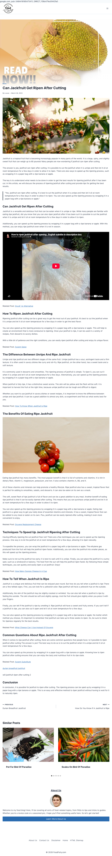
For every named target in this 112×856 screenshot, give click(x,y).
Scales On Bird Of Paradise (76, 767)
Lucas (7, 93)
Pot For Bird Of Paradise (19, 767)
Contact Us (44, 840)
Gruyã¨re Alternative (24, 306)
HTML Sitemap (76, 840)
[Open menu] (107, 8)
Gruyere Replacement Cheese (28, 524)
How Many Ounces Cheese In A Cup (31, 571)
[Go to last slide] (7, 751)
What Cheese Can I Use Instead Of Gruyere (34, 627)
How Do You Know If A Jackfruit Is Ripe (92, 706)
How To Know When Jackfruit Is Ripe (31, 406)
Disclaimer (55, 840)
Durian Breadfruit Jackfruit (14, 706)
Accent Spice (20, 347)
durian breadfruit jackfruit (14, 668)
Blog (4, 83)
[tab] (51, 775)
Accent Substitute (23, 662)
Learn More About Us (56, 819)
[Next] (105, 751)
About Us (33, 840)
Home (65, 840)
